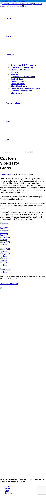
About (8, 488)
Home (2, 174)
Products (9, 174)
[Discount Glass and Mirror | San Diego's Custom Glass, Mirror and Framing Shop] (23, 6)
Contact (8, 493)
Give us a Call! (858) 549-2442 (13, 1)
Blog (7, 490)
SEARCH (29, 152)
